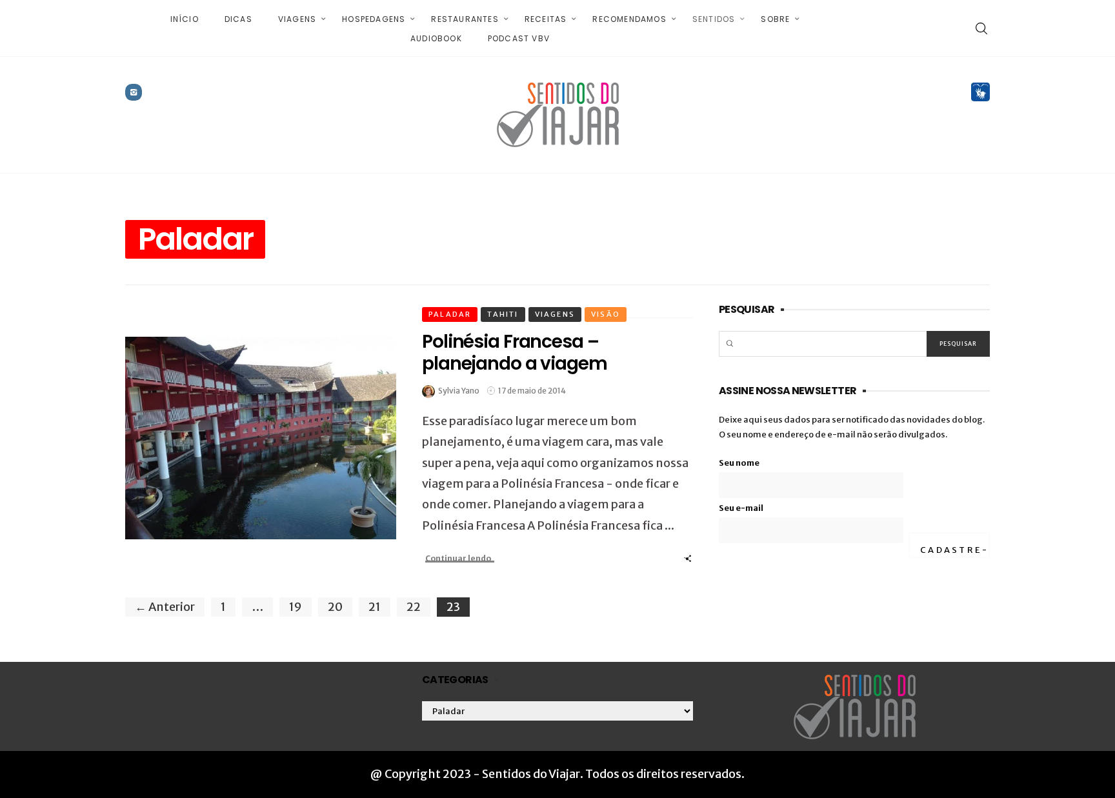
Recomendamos (629, 19)
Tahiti (502, 314)
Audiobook (436, 38)
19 (295, 606)
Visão (605, 314)
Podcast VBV (519, 38)
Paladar (449, 314)
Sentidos (714, 19)
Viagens (297, 19)
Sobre (775, 19)
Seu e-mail (741, 508)
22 (414, 606)
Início (184, 19)
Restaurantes (464, 19)
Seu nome (739, 462)
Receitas (546, 19)
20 (335, 606)
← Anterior (165, 606)
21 (374, 606)
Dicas (238, 19)
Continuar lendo (458, 558)
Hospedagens (373, 19)
